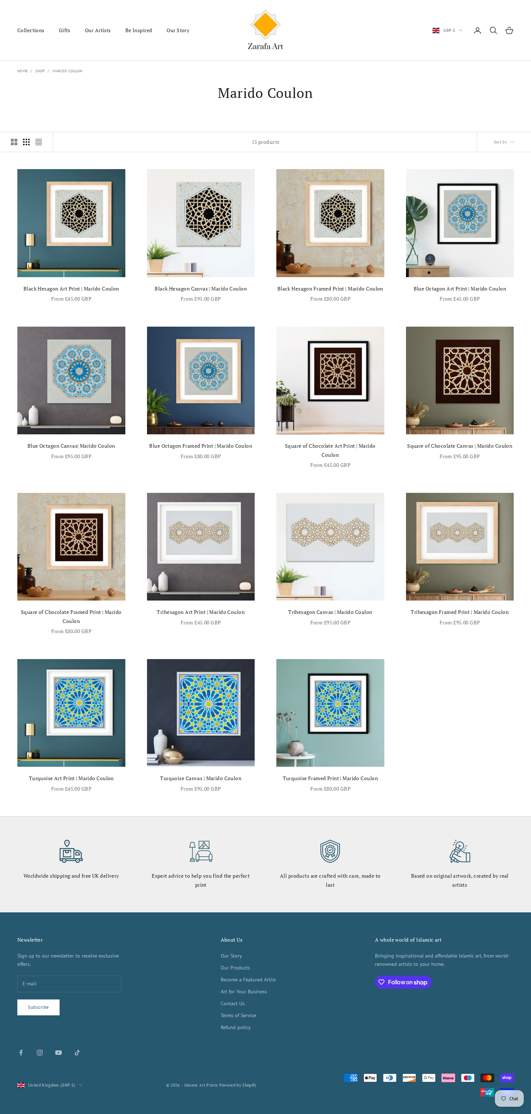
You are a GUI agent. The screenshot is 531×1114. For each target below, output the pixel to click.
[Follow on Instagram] (39, 1052)
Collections (30, 30)
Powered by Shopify (238, 1085)
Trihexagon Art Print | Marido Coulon (201, 611)
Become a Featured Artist (248, 979)
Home (22, 71)
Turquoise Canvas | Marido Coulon (200, 778)
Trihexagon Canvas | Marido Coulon (330, 611)
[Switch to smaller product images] (26, 142)
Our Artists (98, 30)
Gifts (64, 30)
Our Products (235, 967)
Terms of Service (238, 1015)
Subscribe (38, 1007)
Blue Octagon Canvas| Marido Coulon (71, 445)
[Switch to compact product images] (38, 142)
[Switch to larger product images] (14, 142)
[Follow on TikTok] (77, 1052)
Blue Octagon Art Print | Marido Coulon (460, 288)
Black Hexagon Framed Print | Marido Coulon (330, 288)
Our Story (178, 30)
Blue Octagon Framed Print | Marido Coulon (200, 445)
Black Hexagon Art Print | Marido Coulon (71, 288)
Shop (40, 71)
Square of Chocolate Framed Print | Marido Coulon (71, 616)
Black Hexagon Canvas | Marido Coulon (201, 288)
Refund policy (236, 1027)
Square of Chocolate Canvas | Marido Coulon (459, 445)
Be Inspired (138, 30)
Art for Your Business (244, 991)
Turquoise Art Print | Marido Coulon (71, 778)
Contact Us (233, 1003)
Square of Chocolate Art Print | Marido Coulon (330, 450)
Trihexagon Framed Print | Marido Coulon (460, 611)
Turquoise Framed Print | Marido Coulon (330, 778)
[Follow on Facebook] (21, 1052)
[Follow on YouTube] (58, 1052)
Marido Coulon (67, 71)
